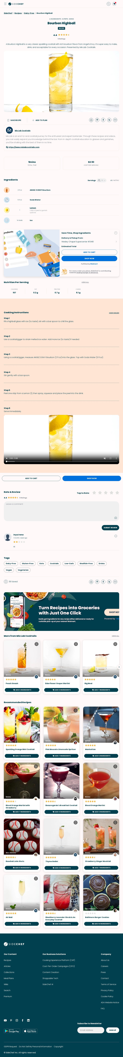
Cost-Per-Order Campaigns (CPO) (59, 966)
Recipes (7, 960)
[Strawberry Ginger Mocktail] (101, 845)
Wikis (6, 984)
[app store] (30, 1031)
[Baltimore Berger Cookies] (101, 901)
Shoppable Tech (50, 978)
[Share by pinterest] (98, 120)
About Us (105, 960)
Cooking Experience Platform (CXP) (59, 960)
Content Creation (51, 972)
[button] (5, 3)
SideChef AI (48, 984)
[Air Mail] (22, 901)
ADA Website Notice (110, 1002)
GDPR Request (10, 1046)
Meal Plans (9, 978)
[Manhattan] (101, 733)
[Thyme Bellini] (62, 845)
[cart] (114, 4)
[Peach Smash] (22, 667)
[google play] (12, 1031)
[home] (16, 3)
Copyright (58, 1046)
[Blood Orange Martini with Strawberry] (22, 789)
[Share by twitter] (110, 120)
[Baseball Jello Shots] (22, 845)
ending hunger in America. (87, 273)
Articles (7, 966)
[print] (91, 120)
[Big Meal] (101, 667)
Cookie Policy (107, 996)
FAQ (103, 1008)
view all (115, 636)
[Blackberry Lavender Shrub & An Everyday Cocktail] (62, 901)
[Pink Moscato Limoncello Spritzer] (62, 733)
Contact (105, 978)
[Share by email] (116, 120)
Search (7, 990)
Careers (104, 966)
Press (103, 972)
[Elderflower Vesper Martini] (61, 667)
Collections (9, 972)
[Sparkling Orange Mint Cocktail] (22, 733)
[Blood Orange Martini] (101, 789)
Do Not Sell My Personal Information (35, 1046)
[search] (109, 4)
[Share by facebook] (104, 120)
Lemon (33, 208)
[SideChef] (14, 945)
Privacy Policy (107, 990)
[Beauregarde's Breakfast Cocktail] (62, 789)
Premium (8, 996)
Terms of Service (108, 984)
